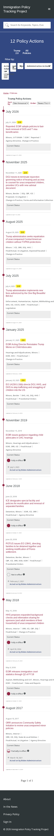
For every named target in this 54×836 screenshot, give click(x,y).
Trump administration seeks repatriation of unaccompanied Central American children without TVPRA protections (25, 239)
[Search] (6, 25)
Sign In (7, 821)
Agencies (21, 66)
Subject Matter (14, 67)
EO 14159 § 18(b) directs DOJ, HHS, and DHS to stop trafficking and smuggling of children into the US (26, 387)
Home (6, 93)
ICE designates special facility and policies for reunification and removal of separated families (25, 503)
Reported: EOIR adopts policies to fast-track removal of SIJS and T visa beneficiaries (25, 129)
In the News (10, 806)
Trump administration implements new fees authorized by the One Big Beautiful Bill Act (25, 293)
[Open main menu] (49, 9)
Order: (33, 103)
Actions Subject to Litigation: (6, 71)
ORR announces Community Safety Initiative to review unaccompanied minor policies (26, 725)
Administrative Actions (38, 66)
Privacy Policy (11, 814)
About (7, 799)
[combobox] (27, 25)
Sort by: (10, 103)
